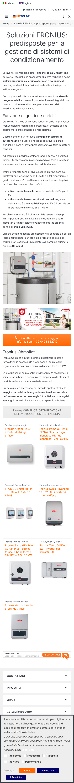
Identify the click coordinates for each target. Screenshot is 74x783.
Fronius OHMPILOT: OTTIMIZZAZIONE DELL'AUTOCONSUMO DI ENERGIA (37, 412)
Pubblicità (52, 755)
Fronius (8, 425)
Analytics (13, 761)
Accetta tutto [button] (48, 770)
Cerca (62, 16)
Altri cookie (14, 755)
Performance (33, 761)
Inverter (16, 425)
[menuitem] (8, 3)
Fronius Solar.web (21, 226)
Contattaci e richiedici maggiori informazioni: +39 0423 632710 (38, 339)
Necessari (33, 755)
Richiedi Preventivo (36, 9)
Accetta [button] (27, 770)
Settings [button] (9, 770)
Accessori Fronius (13, 485)
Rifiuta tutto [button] (16, 777)
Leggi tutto (28, 749)
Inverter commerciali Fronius (16, 426)
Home (6, 23)
